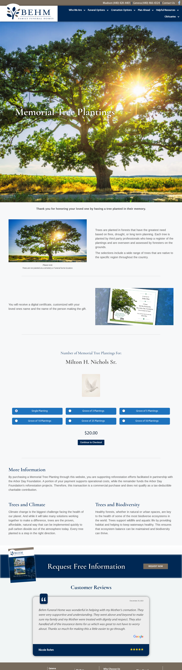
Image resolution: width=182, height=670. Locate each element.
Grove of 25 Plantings (93, 421)
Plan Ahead (144, 10)
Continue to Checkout (91, 442)
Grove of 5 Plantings (147, 411)
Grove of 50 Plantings (147, 421)
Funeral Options (96, 10)
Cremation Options (121, 10)
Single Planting (40, 411)
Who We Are (75, 10)
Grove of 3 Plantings (93, 411)
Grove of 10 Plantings (39, 421)
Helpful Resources (165, 10)
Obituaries (170, 17)
